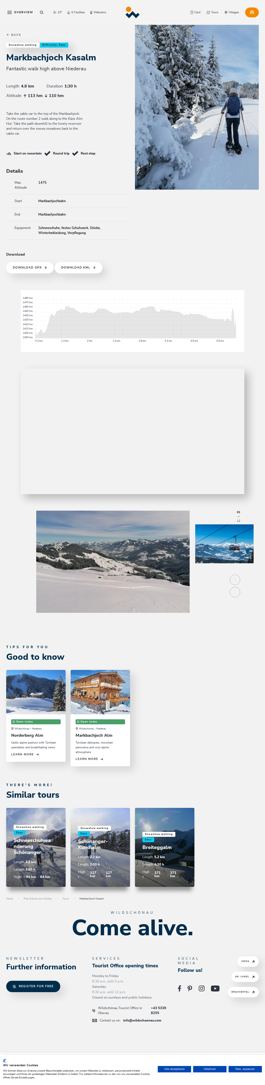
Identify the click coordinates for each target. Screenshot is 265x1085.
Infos (245, 961)
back (15, 35)
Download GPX (27, 267)
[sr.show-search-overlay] (42, 12)
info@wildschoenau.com (130, 1020)
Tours (66, 898)
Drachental (240, 992)
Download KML (75, 267)
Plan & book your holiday (38, 898)
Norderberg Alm (27, 735)
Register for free (36, 986)
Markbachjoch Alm (94, 735)
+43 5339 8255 (132, 1010)
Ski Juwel (242, 977)
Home (9, 898)
